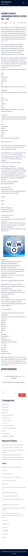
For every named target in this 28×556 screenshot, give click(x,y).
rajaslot (9, 492)
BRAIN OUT (5, 407)
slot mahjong (14, 499)
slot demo (5, 534)
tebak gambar (6, 417)
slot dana (4, 470)
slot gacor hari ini (10, 477)
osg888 (16, 496)
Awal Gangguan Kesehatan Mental (11, 455)
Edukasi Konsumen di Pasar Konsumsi (12, 447)
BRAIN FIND (5, 404)
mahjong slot (5, 524)
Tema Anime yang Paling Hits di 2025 (12, 445)
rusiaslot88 (5, 530)
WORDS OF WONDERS (8, 436)
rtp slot (6, 480)
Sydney (14, 553)
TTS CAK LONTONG (7, 425)
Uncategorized (22, 22)
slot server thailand (7, 474)
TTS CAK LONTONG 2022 (9, 428)
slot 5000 (4, 520)
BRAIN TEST (5, 410)
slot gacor (13, 467)
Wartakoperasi (6, 2)
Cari (3, 392)
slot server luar (15, 487)
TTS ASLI (4, 423)
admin (5, 22)
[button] (23, 3)
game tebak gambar (7, 415)
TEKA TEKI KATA (6, 420)
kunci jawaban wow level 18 (9, 369)
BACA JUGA (4, 41)
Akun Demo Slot (15, 513)
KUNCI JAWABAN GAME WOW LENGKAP (13, 382)
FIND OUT (5, 412)
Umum (4, 431)
